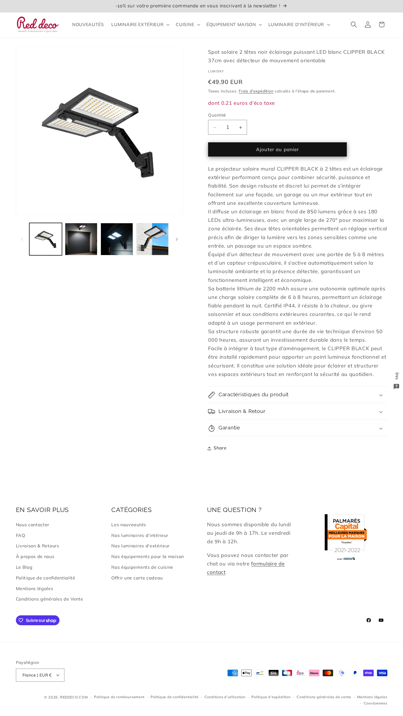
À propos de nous (35, 556)
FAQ (20, 535)
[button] (140, 24)
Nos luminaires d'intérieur (139, 535)
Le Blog (24, 567)
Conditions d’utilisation (225, 697)
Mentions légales (34, 588)
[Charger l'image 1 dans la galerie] (45, 239)
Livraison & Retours (37, 546)
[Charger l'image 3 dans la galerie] (117, 239)
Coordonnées (375, 703)
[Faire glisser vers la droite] (177, 239)
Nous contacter (33, 524)
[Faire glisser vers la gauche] (22, 239)
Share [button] (220, 448)
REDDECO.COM (74, 697)
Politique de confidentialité (45, 578)
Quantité (217, 115)
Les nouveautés (128, 524)
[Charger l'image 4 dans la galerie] (152, 239)
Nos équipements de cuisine (142, 567)
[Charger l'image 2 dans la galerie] (81, 239)
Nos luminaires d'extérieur (140, 546)
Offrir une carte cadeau (137, 578)
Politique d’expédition (271, 697)
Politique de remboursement (119, 697)
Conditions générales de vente (324, 697)
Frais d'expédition (256, 91)
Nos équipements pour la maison (147, 556)
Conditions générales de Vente (49, 599)
